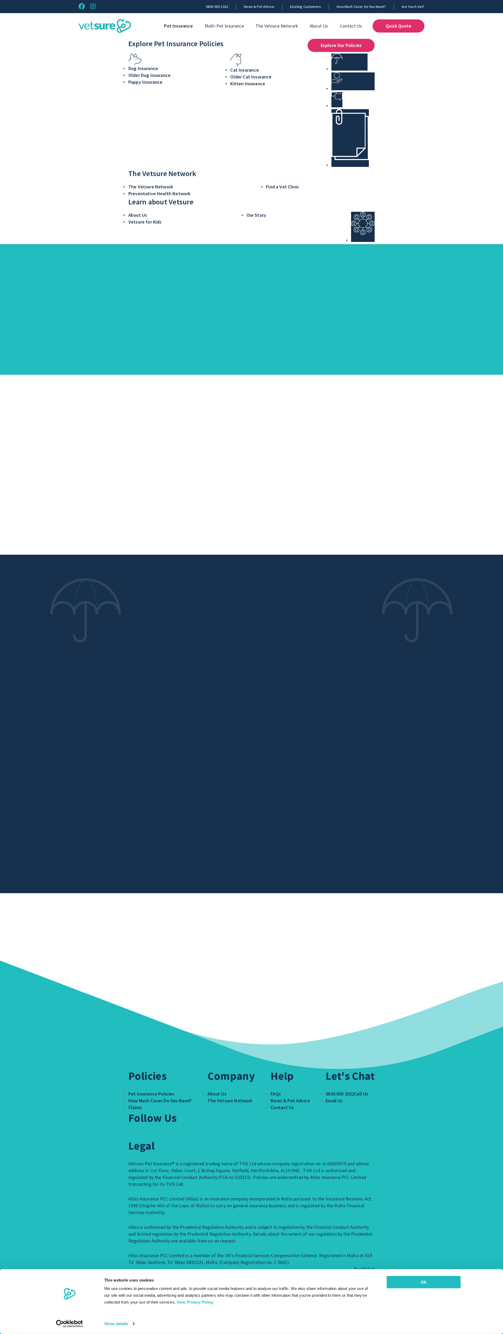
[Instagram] (93, 6)
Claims (135, 1107)
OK (424, 1282)
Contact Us (351, 26)
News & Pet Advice (259, 6)
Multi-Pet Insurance (224, 26)
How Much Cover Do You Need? (361, 6)
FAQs (276, 1094)
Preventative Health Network (159, 193)
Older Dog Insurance (149, 75)
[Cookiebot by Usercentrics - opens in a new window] (69, 1324)
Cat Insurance (244, 70)
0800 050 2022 (217, 6)
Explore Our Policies (341, 45)
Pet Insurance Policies (151, 1094)
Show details (116, 1323)
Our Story (256, 215)
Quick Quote (398, 26)
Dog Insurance (143, 68)
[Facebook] (82, 6)
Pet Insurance (178, 26)
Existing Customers (305, 6)
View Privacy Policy (195, 1302)
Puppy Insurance (145, 82)
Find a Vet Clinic (282, 187)
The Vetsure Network (276, 26)
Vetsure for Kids (145, 222)
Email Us (334, 1101)
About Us (319, 26)
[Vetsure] (105, 26)
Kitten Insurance (247, 84)
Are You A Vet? (413, 6)
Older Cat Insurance (250, 77)
